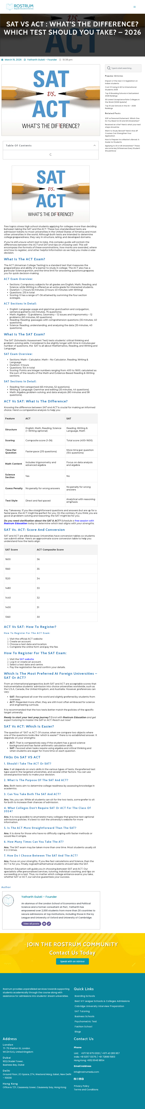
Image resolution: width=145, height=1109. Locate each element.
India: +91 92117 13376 (85, 1056)
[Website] (49, 924)
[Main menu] (134, 7)
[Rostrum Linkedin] (80, 1079)
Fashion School (83, 1026)
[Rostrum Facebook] (75, 1079)
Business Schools (84, 1016)
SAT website (27, 659)
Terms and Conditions (86, 1089)
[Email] (44, 924)
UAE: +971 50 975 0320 (87, 1053)
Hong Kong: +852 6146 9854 (89, 1060)
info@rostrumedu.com (86, 1072)
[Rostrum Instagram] (77, 1079)
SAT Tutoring (82, 1011)
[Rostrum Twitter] (83, 1079)
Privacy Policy (81, 1086)
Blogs (78, 1031)
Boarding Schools (85, 996)
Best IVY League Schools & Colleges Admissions (102, 1001)
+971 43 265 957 (111, 1053)
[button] (94, 145)
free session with (84, 520)
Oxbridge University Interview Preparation (99, 1006)
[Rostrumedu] (20, 7)
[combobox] (123, 68)
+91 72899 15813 (106, 1056)
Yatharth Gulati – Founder (39, 897)
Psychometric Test (86, 1021)
